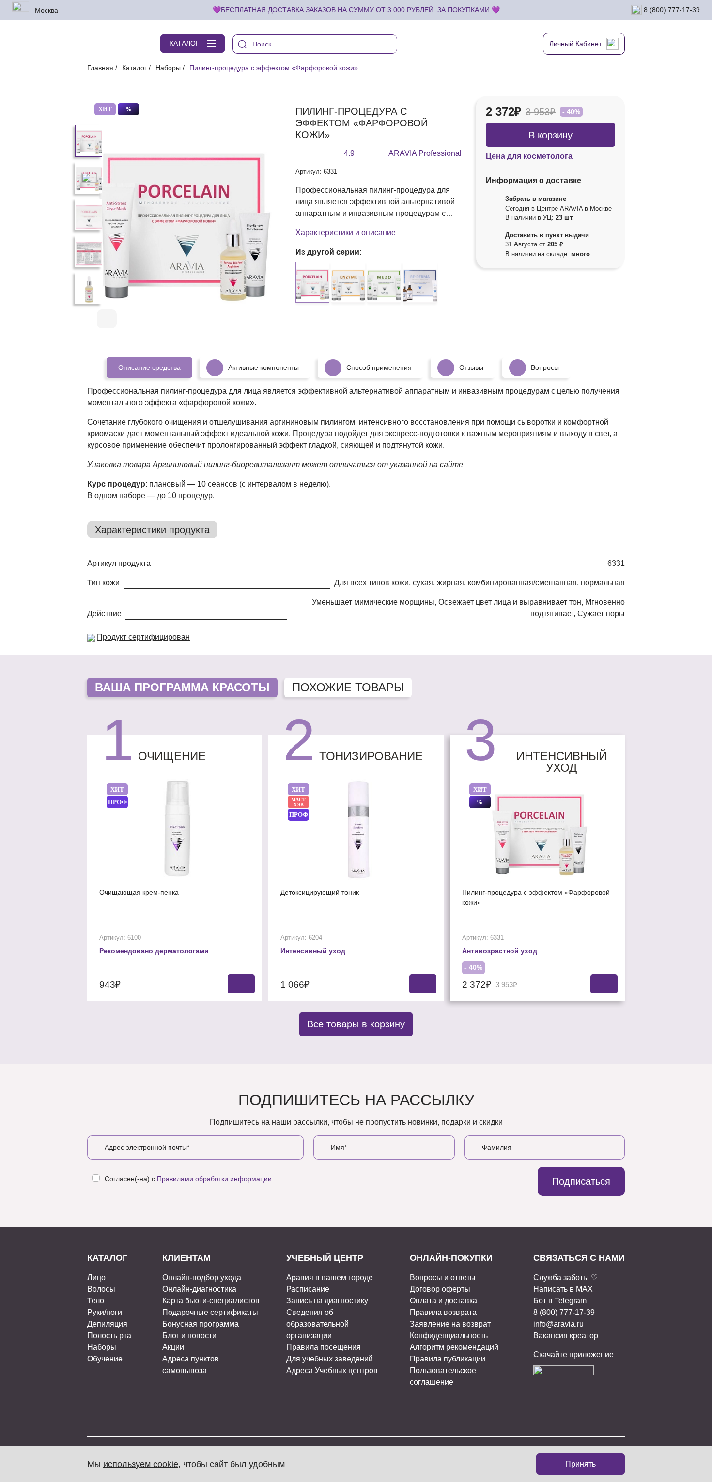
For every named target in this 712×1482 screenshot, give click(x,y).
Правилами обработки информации (214, 1179)
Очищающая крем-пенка (139, 892)
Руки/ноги (104, 1312)
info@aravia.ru (558, 1324)
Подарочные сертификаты (210, 1312)
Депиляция (107, 1324)
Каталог (134, 68)
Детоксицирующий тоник (319, 892)
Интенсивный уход (312, 951)
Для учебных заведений (329, 1359)
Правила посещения (323, 1347)
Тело (95, 1301)
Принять (580, 1464)
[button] (241, 319)
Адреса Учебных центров (332, 1370)
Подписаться (581, 1181)
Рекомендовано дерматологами (154, 951)
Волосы (101, 1289)
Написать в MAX (563, 1289)
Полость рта (109, 1335)
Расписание (307, 1289)
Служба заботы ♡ (565, 1277)
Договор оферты (440, 1289)
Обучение (105, 1359)
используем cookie (140, 1464)
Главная (100, 68)
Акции (173, 1347)
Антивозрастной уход (499, 951)
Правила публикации (447, 1359)
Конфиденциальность (449, 1335)
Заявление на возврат (450, 1324)
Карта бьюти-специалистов (211, 1301)
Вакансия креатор (565, 1335)
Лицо (96, 1277)
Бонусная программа (200, 1324)
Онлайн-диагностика (199, 1289)
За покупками (463, 10)
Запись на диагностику (327, 1301)
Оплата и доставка (443, 1301)
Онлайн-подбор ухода (201, 1277)
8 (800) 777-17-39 (671, 9)
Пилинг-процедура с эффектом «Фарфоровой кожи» (536, 897)
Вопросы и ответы (443, 1277)
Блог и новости (189, 1335)
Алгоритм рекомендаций (454, 1347)
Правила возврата (443, 1312)
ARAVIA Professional (425, 153)
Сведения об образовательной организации (317, 1324)
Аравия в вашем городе (329, 1277)
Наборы (168, 68)
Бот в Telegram (560, 1301)
